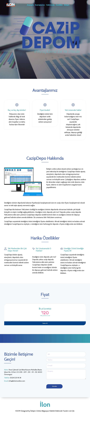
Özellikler (59, 5)
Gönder (54, 386)
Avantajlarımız (40, 5)
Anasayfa (30, 5)
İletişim (66, 5)
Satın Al (45, 323)
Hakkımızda (50, 5)
